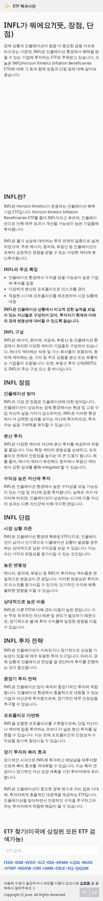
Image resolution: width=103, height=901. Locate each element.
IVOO (31, 862)
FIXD (8, 862)
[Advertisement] (51, 134)
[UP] (84, 892)
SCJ (70, 868)
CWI (37, 868)
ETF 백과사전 (24, 6)
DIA (50, 862)
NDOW (24, 868)
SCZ (41, 862)
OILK (60, 868)
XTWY (10, 868)
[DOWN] (94, 892)
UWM (48, 868)
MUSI (87, 862)
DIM (19, 862)
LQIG (75, 862)
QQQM (82, 868)
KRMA (62, 862)
